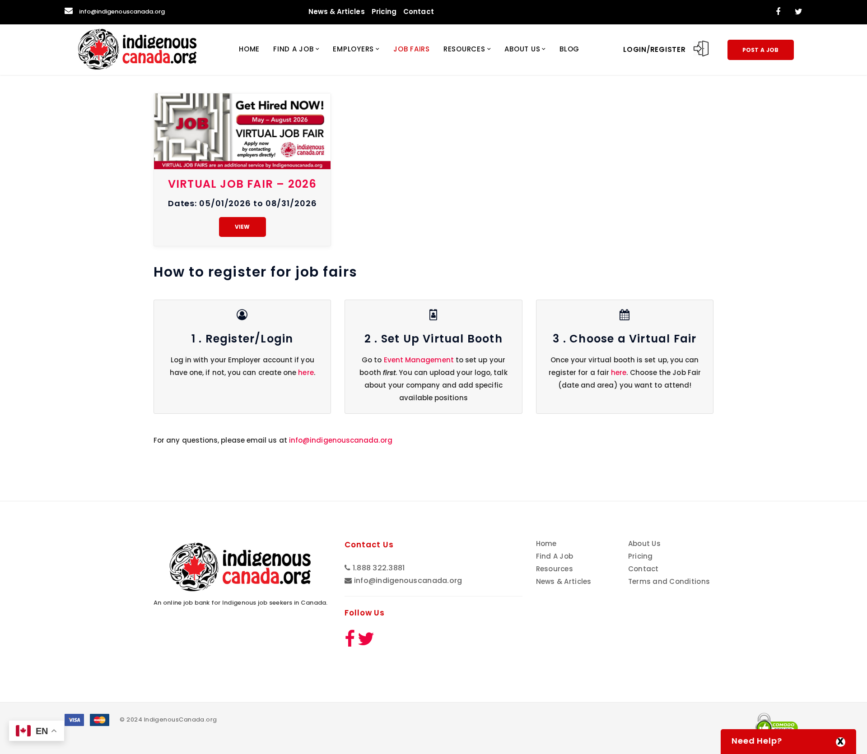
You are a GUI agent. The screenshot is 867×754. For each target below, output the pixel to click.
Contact (418, 11)
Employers (353, 49)
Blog (569, 49)
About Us (522, 49)
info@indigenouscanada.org (122, 11)
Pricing (384, 11)
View (242, 227)
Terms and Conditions (669, 581)
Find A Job (293, 49)
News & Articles (336, 11)
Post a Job (760, 50)
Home (249, 49)
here (305, 372)
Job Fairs (411, 49)
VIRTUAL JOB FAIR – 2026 (242, 183)
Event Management (419, 360)
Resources (464, 49)
